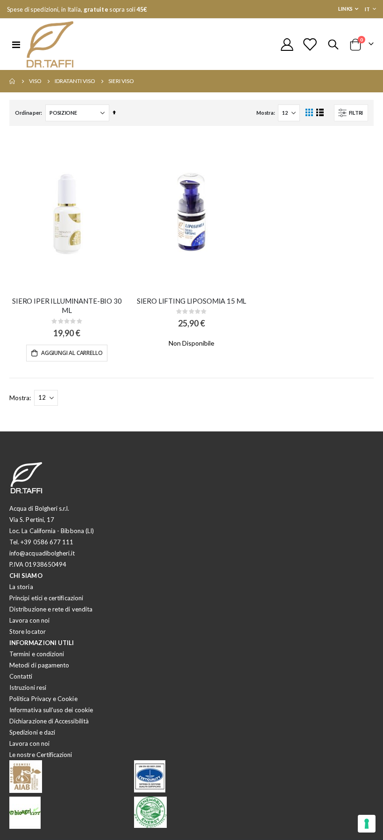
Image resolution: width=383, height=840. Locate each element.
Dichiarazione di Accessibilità (49, 721)
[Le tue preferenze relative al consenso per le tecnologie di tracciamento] (367, 824)
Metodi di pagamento (39, 665)
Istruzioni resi (27, 687)
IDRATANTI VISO (75, 81)
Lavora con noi (29, 620)
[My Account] (286, 44)
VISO (35, 81)
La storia (21, 586)
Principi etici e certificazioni (46, 598)
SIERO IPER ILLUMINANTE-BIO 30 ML (67, 305)
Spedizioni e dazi (32, 732)
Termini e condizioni (36, 654)
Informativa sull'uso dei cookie (51, 710)
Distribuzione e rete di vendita (50, 609)
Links (345, 9)
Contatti (21, 676)
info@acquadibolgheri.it (42, 553)
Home (12, 81)
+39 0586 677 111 (47, 542)
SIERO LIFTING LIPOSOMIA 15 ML (192, 301)
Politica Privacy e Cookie (43, 698)
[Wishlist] (309, 44)
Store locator (27, 631)
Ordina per (28, 113)
